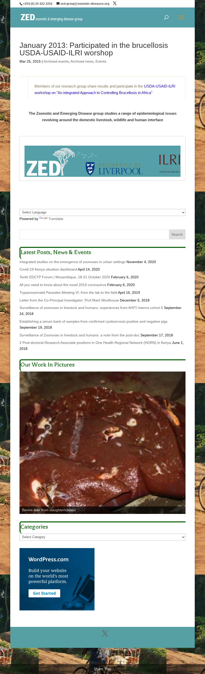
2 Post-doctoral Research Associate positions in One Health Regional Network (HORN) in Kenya (95, 343)
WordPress (139, 641)
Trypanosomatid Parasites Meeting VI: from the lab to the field (68, 292)
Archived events (56, 61)
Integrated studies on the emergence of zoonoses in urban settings (73, 262)
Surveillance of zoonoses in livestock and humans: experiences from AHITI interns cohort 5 (91, 308)
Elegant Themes (92, 641)
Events (101, 61)
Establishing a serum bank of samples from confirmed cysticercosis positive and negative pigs (94, 321)
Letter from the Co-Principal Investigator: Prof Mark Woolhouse (69, 300)
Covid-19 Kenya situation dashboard (48, 269)
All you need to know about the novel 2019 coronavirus (63, 285)
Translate (55, 219)
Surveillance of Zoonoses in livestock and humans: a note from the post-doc (80, 335)
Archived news (82, 61)
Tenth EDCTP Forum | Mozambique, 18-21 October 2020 (65, 277)
